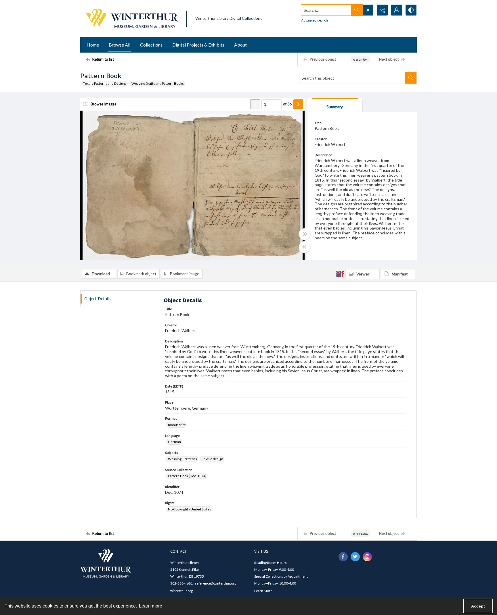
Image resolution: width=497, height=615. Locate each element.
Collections (151, 44)
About (240, 44)
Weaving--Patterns (182, 459)
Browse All (119, 44)
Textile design (212, 459)
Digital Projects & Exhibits (198, 44)
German (174, 441)
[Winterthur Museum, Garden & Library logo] (132, 18)
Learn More (263, 591)
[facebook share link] (343, 556)
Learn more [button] (150, 606)
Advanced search (314, 20)
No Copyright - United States (189, 509)
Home (93, 44)
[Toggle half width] (304, 247)
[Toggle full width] (304, 234)
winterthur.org (181, 591)
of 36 (287, 104)
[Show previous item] (255, 104)
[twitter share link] (355, 556)
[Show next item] (298, 104)
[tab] (334, 105)
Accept (478, 606)
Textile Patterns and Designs (105, 83)
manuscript (177, 425)
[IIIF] (340, 274)
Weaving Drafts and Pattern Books (157, 83)
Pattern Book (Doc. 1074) (187, 476)
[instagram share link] (367, 556)
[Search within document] (410, 78)
